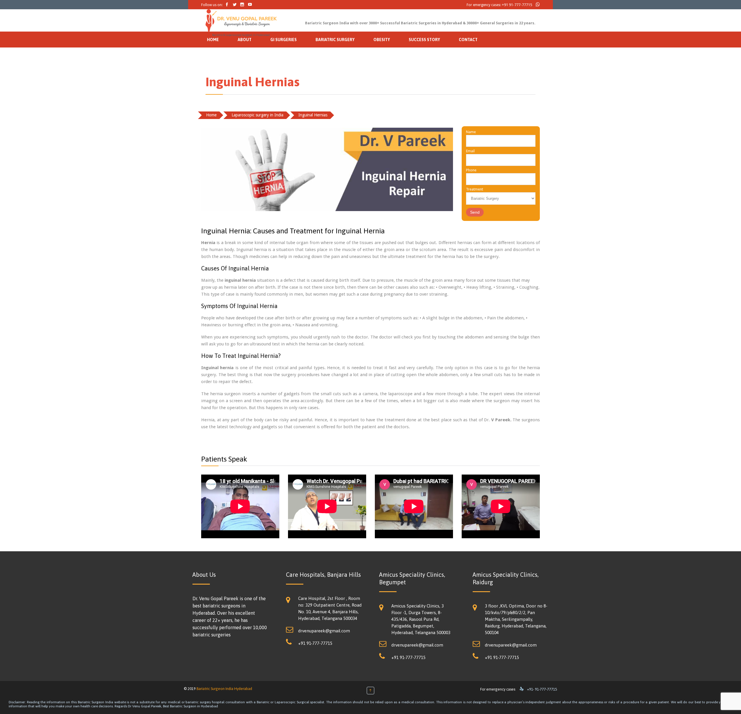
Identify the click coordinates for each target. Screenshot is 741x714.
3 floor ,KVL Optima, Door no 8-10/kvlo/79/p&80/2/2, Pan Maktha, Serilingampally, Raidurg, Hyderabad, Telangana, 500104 (516, 619)
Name (471, 132)
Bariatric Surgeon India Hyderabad (224, 688)
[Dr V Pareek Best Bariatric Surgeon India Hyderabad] (241, 20)
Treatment (474, 189)
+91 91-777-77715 (517, 5)
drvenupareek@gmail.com (324, 630)
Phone (471, 170)
